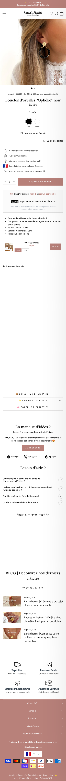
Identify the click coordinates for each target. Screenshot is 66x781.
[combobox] (33, 754)
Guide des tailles (55, 141)
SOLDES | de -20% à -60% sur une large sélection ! (36, 94)
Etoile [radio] (25, 250)
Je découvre (32, 448)
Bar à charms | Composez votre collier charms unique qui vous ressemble (41, 637)
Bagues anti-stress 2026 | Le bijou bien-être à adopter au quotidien (42, 619)
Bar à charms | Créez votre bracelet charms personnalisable (43, 603)
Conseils (32, 710)
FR (34, 754)
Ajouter (55, 247)
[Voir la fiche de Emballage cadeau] (9, 247)
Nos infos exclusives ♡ (32, 733)
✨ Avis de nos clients (33, 400)
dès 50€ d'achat (24, 161)
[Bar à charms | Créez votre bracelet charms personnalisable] (12, 601)
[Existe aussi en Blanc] (19, 380)
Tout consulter (33, 588)
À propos (32, 718)
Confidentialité (31, 775)
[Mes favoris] (51, 13)
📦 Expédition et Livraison (33, 394)
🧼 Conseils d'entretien (33, 407)
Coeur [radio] (18, 250)
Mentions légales (16, 775)
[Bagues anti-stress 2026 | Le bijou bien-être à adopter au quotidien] (12, 617)
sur (18, 155)
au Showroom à (25, 171)
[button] (33, 133)
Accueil (11, 94)
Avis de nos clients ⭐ (48, 775)
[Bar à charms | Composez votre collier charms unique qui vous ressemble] (12, 633)
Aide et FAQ (32, 703)
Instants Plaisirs (32, 726)
